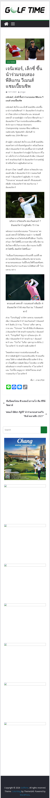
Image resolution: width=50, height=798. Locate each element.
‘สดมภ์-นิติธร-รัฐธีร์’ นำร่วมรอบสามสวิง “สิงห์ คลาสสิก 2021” (25, 414)
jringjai (22, 92)
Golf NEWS (11, 62)
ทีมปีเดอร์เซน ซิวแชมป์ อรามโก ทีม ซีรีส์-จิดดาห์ (26, 403)
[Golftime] (6, 24)
